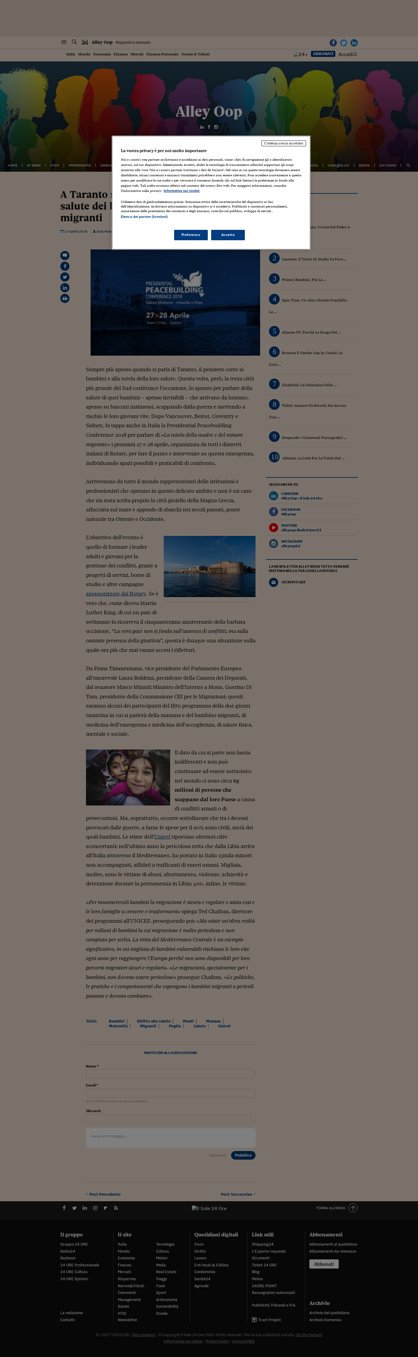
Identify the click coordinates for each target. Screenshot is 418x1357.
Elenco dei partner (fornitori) (144, 217)
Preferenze (190, 235)
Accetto (228, 235)
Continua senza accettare (283, 143)
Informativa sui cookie (182, 191)
